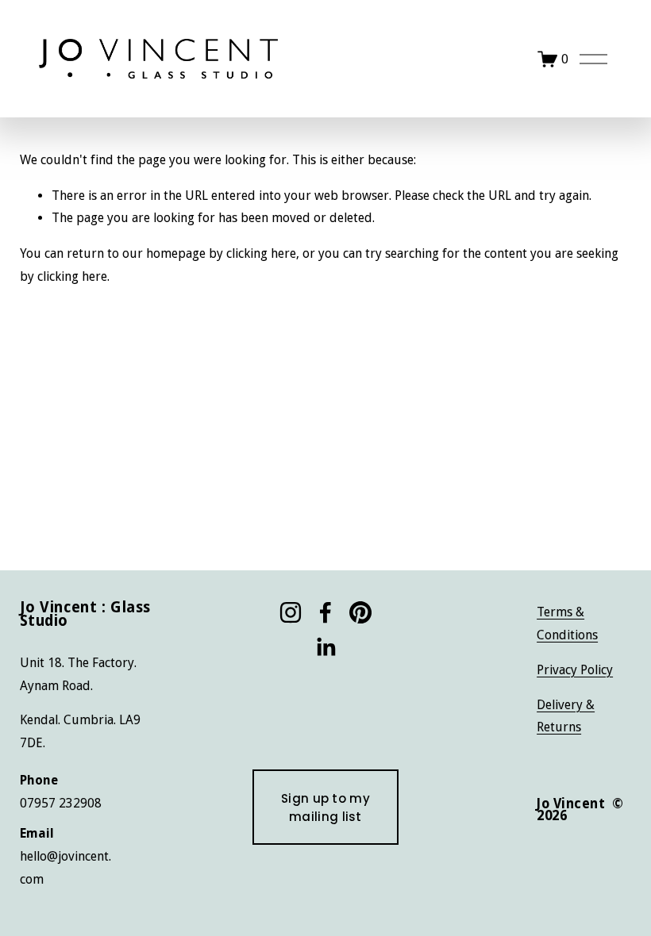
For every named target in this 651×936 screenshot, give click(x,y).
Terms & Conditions (567, 623)
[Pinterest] (360, 612)
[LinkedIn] (325, 647)
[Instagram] (290, 612)
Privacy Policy (575, 669)
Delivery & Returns (566, 716)
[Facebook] (325, 612)
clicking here (261, 253)
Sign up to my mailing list (325, 807)
